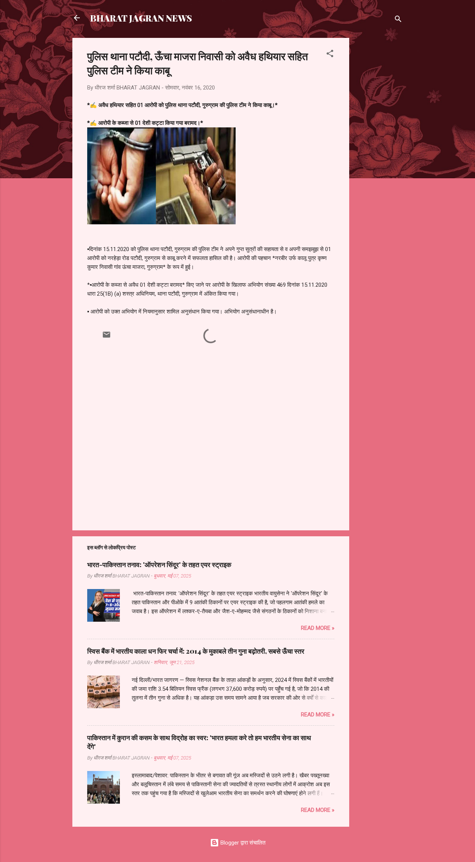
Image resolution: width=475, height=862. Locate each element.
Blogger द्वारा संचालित (242, 842)
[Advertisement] (379, 149)
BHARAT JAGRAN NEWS (141, 18)
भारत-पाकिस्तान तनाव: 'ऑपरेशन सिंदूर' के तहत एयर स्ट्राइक (159, 564)
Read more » (317, 628)
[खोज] (398, 20)
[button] (329, 55)
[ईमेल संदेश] (106, 337)
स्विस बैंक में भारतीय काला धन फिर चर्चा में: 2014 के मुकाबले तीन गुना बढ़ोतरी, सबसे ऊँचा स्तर (195, 651)
